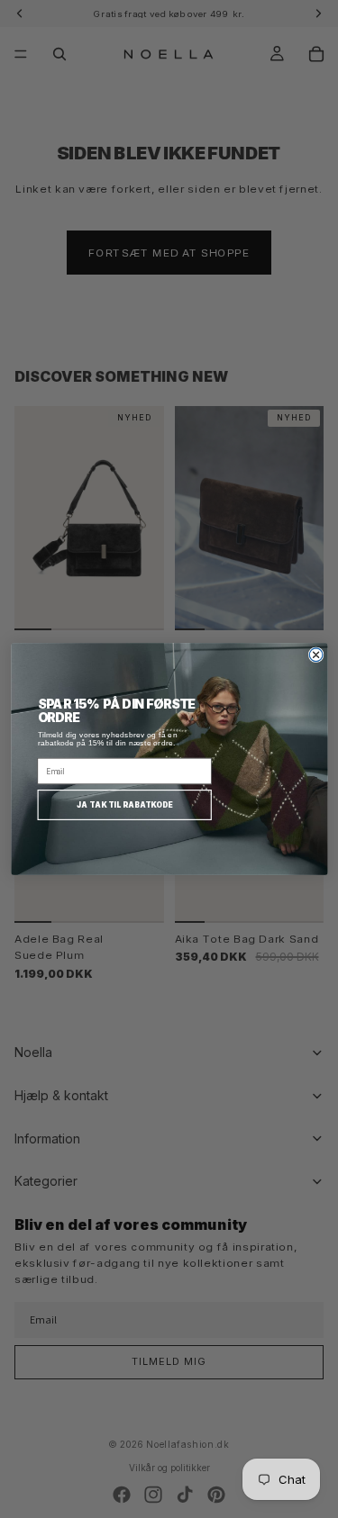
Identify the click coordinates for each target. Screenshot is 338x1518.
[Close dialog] (316, 655)
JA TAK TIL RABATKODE (124, 804)
